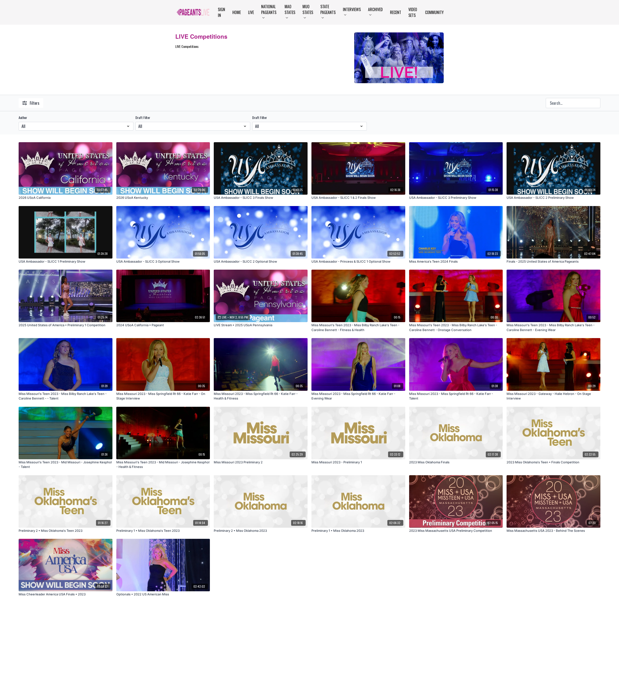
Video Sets (412, 12)
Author (23, 117)
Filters (34, 103)
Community (434, 12)
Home (236, 12)
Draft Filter (142, 117)
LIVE (251, 12)
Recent (395, 12)
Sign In (221, 12)
